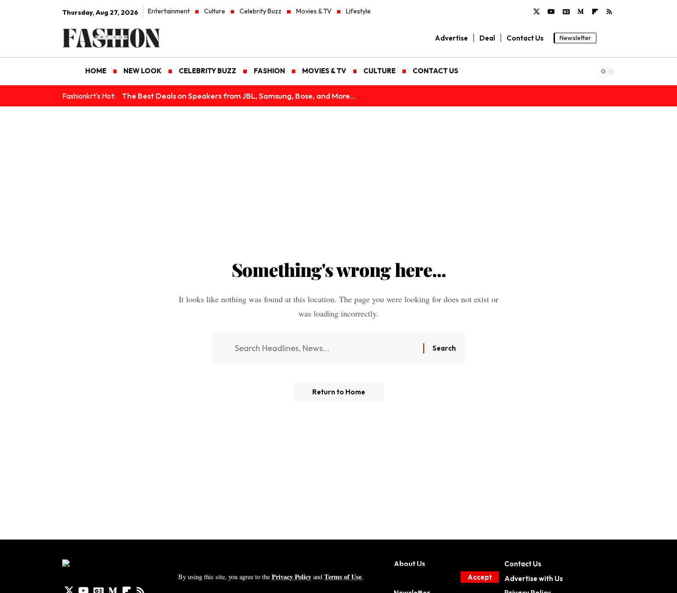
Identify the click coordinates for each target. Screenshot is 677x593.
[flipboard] (595, 12)
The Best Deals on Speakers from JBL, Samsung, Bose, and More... (239, 95)
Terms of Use (343, 576)
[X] (536, 12)
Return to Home (338, 392)
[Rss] (609, 12)
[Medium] (580, 12)
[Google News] (566, 12)
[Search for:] (325, 348)
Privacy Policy (291, 576)
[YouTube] (551, 12)
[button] (480, 577)
